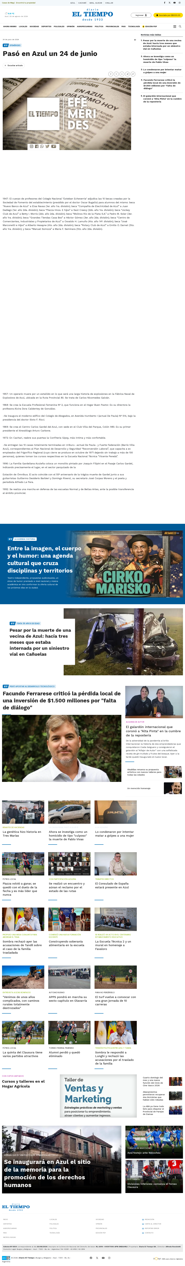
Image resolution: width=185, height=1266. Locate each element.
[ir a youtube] (103, 1258)
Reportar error (152, 1228)
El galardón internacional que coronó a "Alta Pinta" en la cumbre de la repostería (162, 99)
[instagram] (180, 3)
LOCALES (23, 26)
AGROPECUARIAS (84, 26)
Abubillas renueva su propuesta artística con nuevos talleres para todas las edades (144, 772)
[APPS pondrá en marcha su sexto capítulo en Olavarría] (69, 977)
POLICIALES (59, 26)
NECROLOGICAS (9, 1237)
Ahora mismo (10, 26)
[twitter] (170, 3)
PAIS (123, 26)
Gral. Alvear (95, 3)
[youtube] (175, 3)
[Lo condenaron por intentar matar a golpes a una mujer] (116, 812)
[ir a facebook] (91, 1258)
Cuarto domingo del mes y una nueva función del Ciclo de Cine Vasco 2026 (153, 1081)
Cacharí (82, 3)
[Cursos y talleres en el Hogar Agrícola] (98, 1096)
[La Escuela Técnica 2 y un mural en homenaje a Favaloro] (116, 919)
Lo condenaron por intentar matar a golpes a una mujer (162, 71)
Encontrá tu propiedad (25, 3)
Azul (72, 3)
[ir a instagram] (109, 1258)
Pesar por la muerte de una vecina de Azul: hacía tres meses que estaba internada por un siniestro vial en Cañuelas (162, 44)
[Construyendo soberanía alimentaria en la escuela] (69, 919)
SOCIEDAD (34, 26)
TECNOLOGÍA (134, 26)
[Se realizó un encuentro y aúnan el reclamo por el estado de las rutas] (69, 863)
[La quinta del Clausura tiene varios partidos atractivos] (23, 1032)
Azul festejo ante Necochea (143, 1152)
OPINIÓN (70, 26)
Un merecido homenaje (138, 788)
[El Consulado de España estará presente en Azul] (116, 863)
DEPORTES (46, 26)
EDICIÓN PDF (151, 26)
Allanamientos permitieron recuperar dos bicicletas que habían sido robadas (154, 1096)
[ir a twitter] (97, 1258)
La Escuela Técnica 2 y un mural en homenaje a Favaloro (113, 945)
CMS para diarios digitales (172, 1259)
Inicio (5, 1219)
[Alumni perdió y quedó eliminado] (69, 1032)
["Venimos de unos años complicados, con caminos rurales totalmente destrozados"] (23, 977)
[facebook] (165, 3)
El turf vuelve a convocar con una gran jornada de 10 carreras (115, 1000)
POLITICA (99, 26)
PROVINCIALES (112, 26)
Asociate (169, 15)
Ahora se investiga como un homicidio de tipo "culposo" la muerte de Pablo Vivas (159, 59)
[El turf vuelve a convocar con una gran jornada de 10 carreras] (116, 977)
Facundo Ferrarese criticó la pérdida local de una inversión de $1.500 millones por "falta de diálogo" (162, 84)
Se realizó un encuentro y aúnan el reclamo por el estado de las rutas (67, 887)
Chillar (109, 3)
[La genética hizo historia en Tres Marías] (23, 812)
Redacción (149, 1219)
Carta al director (153, 1224)
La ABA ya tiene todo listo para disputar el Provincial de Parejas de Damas (153, 1110)
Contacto (149, 1233)
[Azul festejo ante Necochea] (154, 1142)
